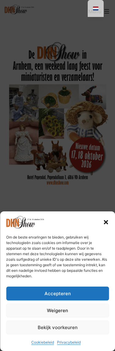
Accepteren (57, 293)
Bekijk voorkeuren (58, 327)
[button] (106, 222)
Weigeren (57, 310)
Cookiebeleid (42, 342)
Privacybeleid (69, 342)
